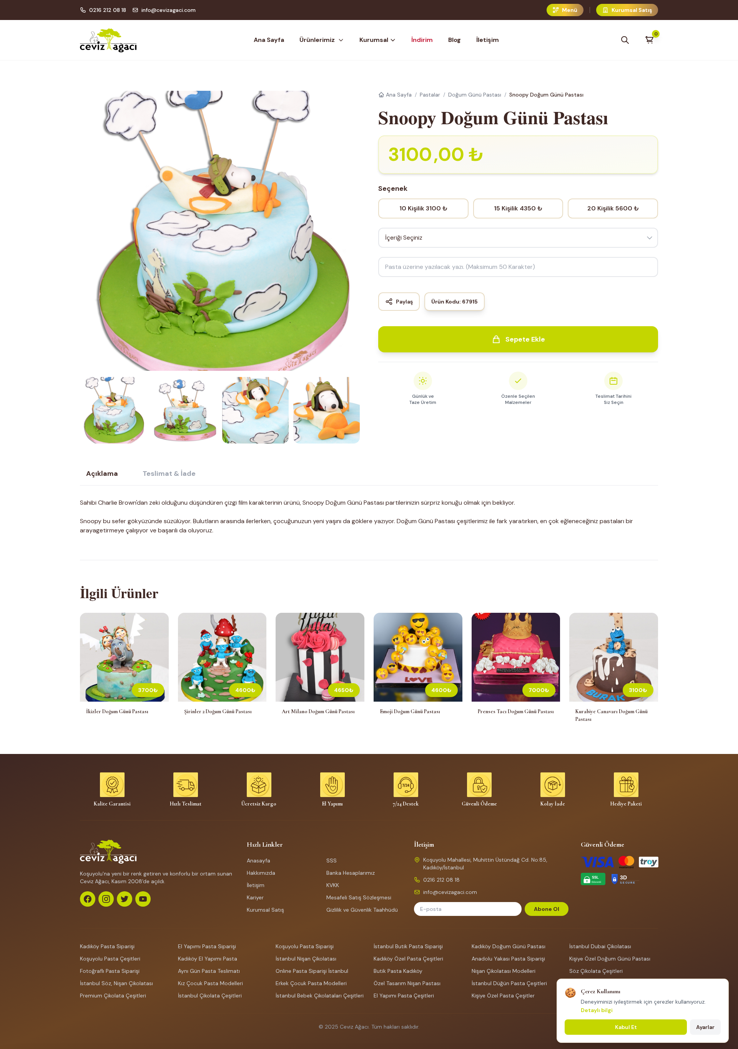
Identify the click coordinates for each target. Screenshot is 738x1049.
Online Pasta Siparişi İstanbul (312, 970)
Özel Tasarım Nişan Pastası (407, 983)
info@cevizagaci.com (168, 10)
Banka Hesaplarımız (350, 872)
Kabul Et (626, 1027)
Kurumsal (373, 40)
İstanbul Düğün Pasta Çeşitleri (509, 983)
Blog (454, 40)
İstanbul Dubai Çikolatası (600, 946)
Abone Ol (546, 909)
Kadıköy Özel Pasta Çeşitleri (408, 958)
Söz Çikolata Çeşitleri (596, 970)
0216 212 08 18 (107, 10)
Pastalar (430, 94)
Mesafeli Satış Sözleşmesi (358, 897)
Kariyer (255, 897)
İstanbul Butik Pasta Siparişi (408, 946)
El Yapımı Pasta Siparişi (207, 946)
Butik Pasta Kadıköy (398, 970)
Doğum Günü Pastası (474, 94)
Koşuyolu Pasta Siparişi (305, 946)
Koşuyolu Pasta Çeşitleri (110, 958)
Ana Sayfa (269, 40)
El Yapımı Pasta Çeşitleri (404, 995)
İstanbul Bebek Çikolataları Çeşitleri (320, 995)
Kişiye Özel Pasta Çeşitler (503, 995)
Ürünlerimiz (317, 40)
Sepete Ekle (525, 339)
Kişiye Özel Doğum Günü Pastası (609, 958)
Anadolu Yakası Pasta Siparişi (508, 958)
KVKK (332, 885)
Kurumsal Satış (265, 909)
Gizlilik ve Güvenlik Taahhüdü (362, 909)
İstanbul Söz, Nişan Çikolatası (116, 983)
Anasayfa (258, 860)
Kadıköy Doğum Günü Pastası (508, 946)
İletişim (487, 40)
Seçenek (392, 188)
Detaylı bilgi (597, 1010)
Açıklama (102, 473)
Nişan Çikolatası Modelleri (503, 970)
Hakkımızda (261, 872)
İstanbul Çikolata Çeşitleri (210, 995)
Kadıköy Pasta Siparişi (107, 946)
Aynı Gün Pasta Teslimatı (209, 970)
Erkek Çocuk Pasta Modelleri (311, 983)
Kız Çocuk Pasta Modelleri (210, 983)
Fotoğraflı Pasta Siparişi (110, 970)
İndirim (422, 40)
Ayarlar (705, 1027)
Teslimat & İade (169, 473)
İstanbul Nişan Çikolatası (306, 958)
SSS (331, 860)
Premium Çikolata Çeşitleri (113, 995)
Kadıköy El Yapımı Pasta (207, 958)
